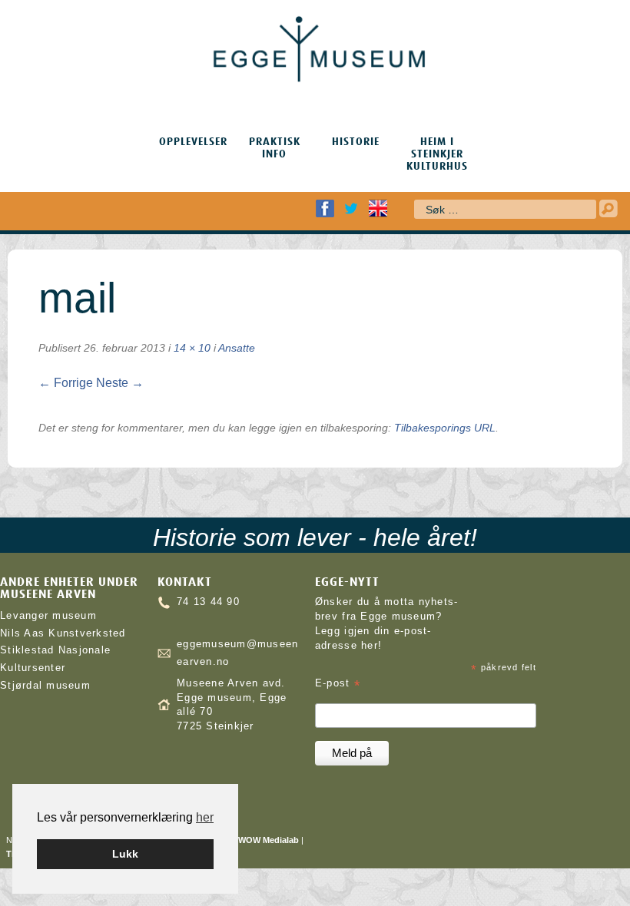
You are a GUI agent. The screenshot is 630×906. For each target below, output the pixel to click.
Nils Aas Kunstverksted (63, 633)
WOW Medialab (268, 840)
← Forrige (65, 382)
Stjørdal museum (45, 685)
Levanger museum (48, 615)
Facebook (325, 208)
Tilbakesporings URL (445, 428)
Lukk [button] (125, 854)
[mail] (51, 401)
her (205, 817)
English (378, 208)
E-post (337, 683)
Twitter (351, 208)
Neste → (120, 382)
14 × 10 (192, 348)
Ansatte (236, 348)
